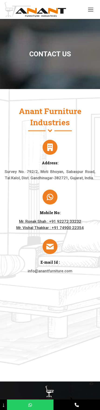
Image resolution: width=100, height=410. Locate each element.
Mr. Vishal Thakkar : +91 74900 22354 (50, 227)
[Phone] (76, 404)
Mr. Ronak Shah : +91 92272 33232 (50, 221)
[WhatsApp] (30, 404)
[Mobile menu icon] (90, 9)
